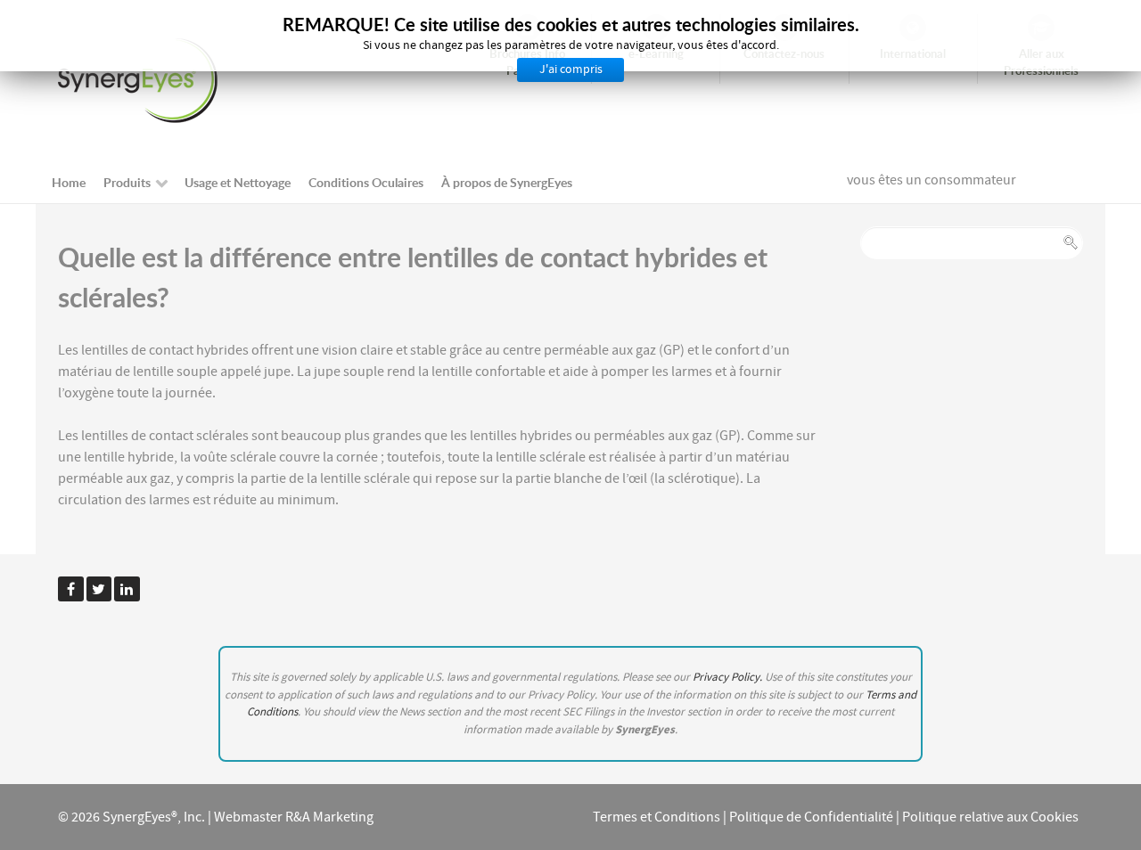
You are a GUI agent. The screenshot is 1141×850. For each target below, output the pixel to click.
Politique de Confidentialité (811, 817)
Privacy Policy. (729, 677)
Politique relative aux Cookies (990, 817)
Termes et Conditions (656, 817)
